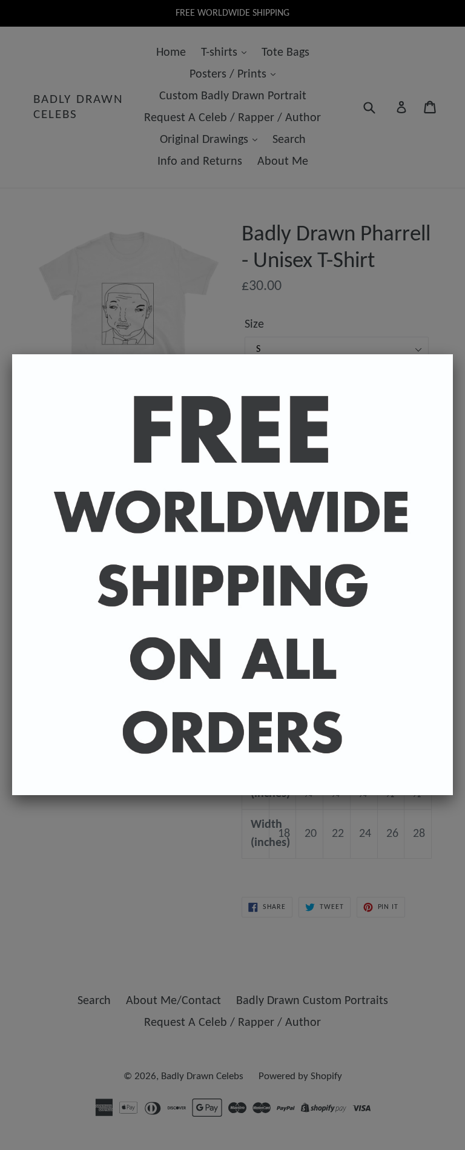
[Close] (453, 354)
